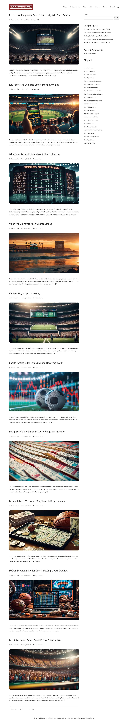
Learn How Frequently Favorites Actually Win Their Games (39, 15)
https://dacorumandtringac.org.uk (92, 81)
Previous (13, 709)
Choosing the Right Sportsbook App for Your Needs (97, 32)
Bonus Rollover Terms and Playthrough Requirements (37, 501)
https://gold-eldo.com (90, 97)
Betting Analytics (75, 7)
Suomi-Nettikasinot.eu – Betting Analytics (55, 718)
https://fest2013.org (89, 143)
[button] (118, 7)
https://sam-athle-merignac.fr (92, 84)
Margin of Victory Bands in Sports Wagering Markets (36, 431)
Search (85, 14)
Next (32, 709)
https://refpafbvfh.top (89, 71)
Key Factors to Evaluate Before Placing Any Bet (34, 84)
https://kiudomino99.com (90, 107)
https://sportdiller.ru (89, 140)
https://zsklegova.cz (89, 68)
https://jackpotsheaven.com (91, 113)
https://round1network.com (91, 87)
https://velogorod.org (89, 133)
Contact (112, 7)
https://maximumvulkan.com (91, 117)
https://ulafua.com (89, 123)
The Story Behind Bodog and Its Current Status (96, 36)
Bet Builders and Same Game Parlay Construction (35, 640)
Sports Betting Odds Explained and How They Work (36, 363)
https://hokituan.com (89, 110)
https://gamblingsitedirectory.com (93, 100)
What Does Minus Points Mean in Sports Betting (34, 154)
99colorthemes (90, 718)
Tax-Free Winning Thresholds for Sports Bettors (97, 42)
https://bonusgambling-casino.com (93, 94)
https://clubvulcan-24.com (91, 120)
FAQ (91, 7)
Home (65, 7)
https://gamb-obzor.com (90, 104)
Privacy (98, 7)
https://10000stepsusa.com (91, 136)
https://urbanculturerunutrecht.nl (92, 91)
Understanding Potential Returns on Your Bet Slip (97, 29)
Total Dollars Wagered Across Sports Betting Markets (98, 39)
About (85, 7)
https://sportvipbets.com (90, 74)
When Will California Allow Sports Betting (30, 223)
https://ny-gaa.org (88, 78)
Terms (105, 7)
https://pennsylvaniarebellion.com (93, 130)
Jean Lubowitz (15, 20)
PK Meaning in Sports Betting (24, 293)
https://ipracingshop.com (90, 127)
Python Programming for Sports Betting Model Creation (38, 570)
